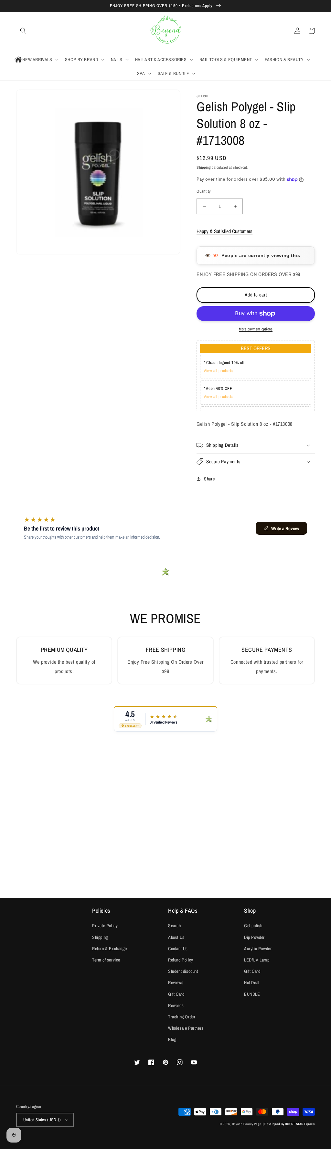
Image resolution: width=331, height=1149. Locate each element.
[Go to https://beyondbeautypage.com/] (165, 30)
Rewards (176, 1005)
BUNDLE (252, 994)
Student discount (183, 971)
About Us (176, 937)
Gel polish (253, 926)
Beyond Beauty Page (247, 1124)
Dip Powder (254, 937)
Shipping (204, 167)
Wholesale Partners (186, 1028)
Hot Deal (252, 982)
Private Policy (105, 926)
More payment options (255, 329)
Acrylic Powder (258, 948)
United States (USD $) (42, 1119)
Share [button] (209, 479)
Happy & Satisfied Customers (224, 231)
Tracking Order (181, 1017)
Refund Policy (180, 960)
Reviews (175, 982)
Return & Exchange (109, 948)
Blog (172, 1039)
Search (174, 926)
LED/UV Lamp (257, 960)
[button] (23, 31)
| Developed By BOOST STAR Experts (289, 1124)
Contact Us (178, 948)
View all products (218, 370)
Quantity (203, 191)
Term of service (106, 960)
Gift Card (176, 994)
